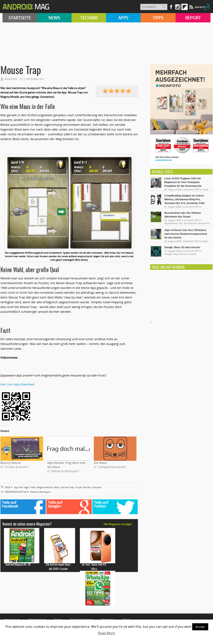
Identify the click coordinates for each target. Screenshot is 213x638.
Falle (33, 487)
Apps (123, 18)
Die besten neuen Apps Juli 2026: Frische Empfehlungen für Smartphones (58, 570)
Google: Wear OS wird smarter (182, 247)
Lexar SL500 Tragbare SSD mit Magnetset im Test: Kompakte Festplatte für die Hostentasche (183, 182)
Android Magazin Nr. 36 (18, 564)
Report (193, 18)
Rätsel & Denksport (40, 491)
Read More (106, 633)
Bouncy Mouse (10, 463)
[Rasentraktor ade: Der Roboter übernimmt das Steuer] (156, 222)
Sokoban (97, 487)
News (54, 18)
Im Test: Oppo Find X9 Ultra (94, 566)
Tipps (158, 18)
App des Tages (21, 487)
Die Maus (100, 463)
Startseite (20, 18)
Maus (57, 487)
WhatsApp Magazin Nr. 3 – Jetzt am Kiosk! (94, 609)
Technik (89, 18)
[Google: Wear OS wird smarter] (156, 256)
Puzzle (78, 487)
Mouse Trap (67, 487)
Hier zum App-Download (17, 384)
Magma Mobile (45, 487)
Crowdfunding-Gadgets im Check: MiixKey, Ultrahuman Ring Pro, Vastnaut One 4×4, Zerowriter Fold (184, 199)
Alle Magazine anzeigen (118, 524)
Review (87, 487)
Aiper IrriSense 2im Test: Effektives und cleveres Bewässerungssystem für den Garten (185, 234)
